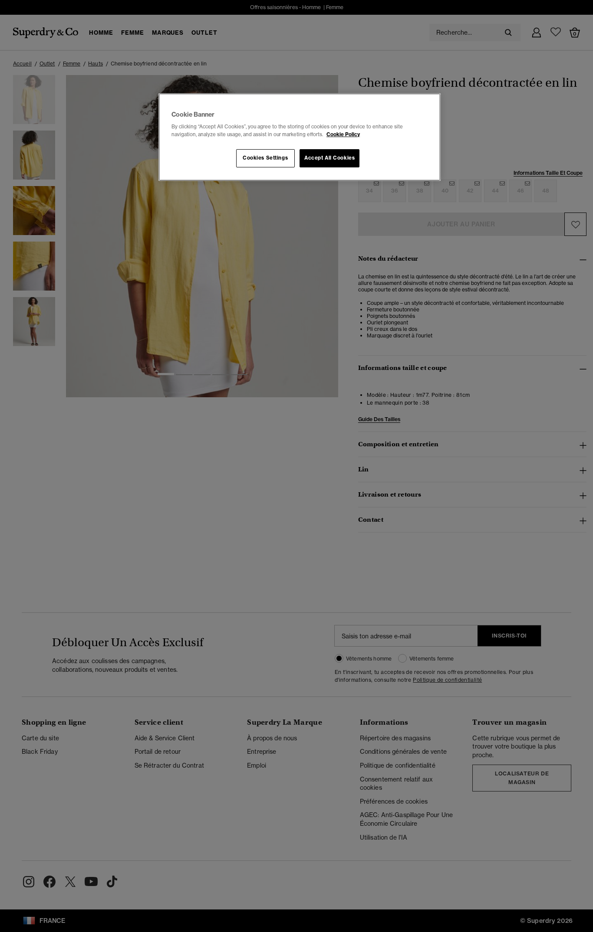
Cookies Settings (265, 158)
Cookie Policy (343, 134)
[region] (299, 137)
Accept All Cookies (329, 158)
